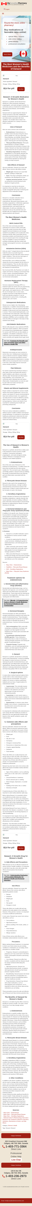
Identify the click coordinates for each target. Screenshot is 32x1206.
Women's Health (12, 1125)
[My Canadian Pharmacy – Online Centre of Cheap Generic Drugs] (14, 6)
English (7, 9)
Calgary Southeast (16, 1165)
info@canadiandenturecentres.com (14, 1200)
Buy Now (21, 89)
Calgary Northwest (16, 1135)
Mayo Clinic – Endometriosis (14, 565)
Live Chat (16, 1160)
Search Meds (7, 54)
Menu (3, 13)
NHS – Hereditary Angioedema (14, 569)
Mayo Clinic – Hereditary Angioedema (14, 1116)
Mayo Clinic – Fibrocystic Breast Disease (15, 1114)
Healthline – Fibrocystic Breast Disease (16, 567)
